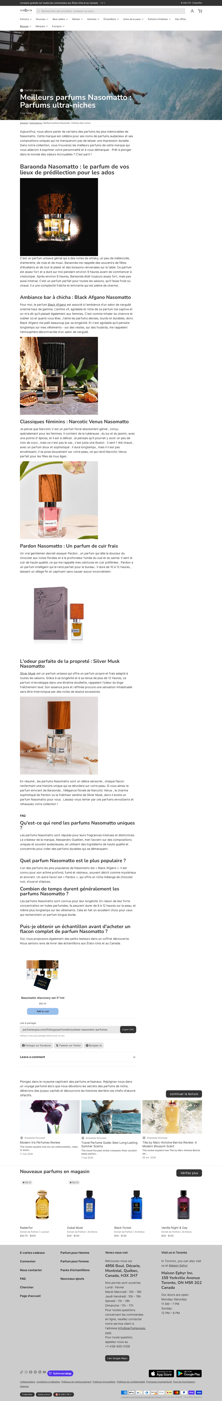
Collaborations (27, 1381)
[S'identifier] (191, 11)
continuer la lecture (184, 1094)
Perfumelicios (36, 123)
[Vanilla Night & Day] (184, 1202)
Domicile (24, 123)
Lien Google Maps (117, 1358)
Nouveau (41, 19)
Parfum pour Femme (74, 1261)
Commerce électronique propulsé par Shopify (141, 1397)
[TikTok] (21, 1373)
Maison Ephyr (178, 1265)
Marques (40, 26)
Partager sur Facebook (38, 1045)
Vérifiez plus (189, 1173)
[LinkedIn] (39, 1373)
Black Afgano (57, 304)
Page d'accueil (30, 1296)
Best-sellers (59, 19)
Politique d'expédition (104, 1381)
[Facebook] (30, 1373)
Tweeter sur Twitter (70, 1045)
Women (76, 19)
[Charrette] (199, 11)
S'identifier (197, 3)
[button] (43, 1220)
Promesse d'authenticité (159, 1381)
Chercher (26, 1287)
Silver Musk (28, 673)
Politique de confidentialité (131, 1381)
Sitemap (24, 1386)
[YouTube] (44, 1373)
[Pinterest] (35, 1373)
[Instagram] (26, 1373)
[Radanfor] (42, 1202)
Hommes (91, 19)
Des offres (180, 19)
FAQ (23, 1278)
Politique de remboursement (76, 1381)
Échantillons (110, 19)
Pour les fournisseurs (184, 1381)
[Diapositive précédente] (188, 1184)
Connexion (27, 1261)
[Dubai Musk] (90, 1202)
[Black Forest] (137, 1202)
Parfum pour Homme (74, 1252)
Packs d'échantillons (75, 1270)
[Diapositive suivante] (198, 1184)
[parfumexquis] (26, 11)
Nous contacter (31, 1270)
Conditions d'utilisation (48, 1381)
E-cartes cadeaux (32, 1252)
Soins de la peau (132, 19)
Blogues (24, 26)
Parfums (24, 19)
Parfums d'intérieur (158, 19)
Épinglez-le (95, 1045)
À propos (57, 26)
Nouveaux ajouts (72, 1278)
